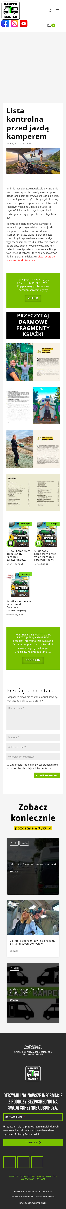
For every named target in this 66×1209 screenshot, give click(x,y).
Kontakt (40, 1178)
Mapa (41, 1176)
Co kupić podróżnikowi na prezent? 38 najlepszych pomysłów (33, 928)
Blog (19, 1176)
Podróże (14, 843)
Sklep (34, 1176)
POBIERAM (33, 660)
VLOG (26, 1176)
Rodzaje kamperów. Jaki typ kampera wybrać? (33, 994)
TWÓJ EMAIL (17, 1117)
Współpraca (27, 1178)
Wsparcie (51, 1176)
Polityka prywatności (22, 1197)
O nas (12, 1176)
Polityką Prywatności (27, 1134)
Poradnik (26, 143)
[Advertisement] (33, 64)
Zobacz (14, 871)
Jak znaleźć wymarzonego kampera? (33, 868)
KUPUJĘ (33, 298)
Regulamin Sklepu (45, 1197)
